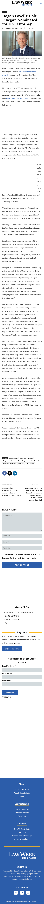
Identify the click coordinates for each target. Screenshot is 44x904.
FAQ (5, 623)
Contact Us (22, 832)
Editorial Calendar (22, 812)
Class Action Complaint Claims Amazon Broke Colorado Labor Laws (11, 491)
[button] (3, 3)
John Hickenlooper (20, 461)
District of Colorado (26, 458)
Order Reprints (12, 649)
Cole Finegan (13, 458)
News (4, 12)
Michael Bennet (34, 461)
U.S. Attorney (30, 463)
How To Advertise (11, 619)
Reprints (22, 816)
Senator (20, 463)
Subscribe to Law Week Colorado (18, 612)
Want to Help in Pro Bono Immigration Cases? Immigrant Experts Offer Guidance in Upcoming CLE (33, 494)
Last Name (7, 680)
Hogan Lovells (7, 461)
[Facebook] (4, 473)
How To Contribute (22, 829)
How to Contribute (12, 616)
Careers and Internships (22, 836)
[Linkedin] (15, 473)
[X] (9, 473)
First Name (7, 673)
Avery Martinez (11, 28)
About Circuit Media (22, 793)
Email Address (9, 666)
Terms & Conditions (22, 839)
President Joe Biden (9, 463)
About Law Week (22, 789)
